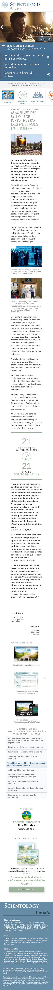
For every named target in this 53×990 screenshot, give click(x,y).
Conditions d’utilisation (32, 972)
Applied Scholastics (37, 101)
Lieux (13, 944)
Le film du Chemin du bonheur (20, 770)
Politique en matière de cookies (13, 972)
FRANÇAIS (15, 925)
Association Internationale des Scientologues (26, 956)
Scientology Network (34, 951)
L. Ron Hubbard (9, 938)
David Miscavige (25, 953)
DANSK (6, 925)
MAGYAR (28, 927)
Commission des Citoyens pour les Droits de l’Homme (29, 963)
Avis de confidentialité (36, 970)
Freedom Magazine (34, 957)
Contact (6, 944)
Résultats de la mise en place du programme (21, 796)
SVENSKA (43, 927)
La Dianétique (21, 951)
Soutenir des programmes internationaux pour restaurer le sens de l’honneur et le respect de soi (25, 740)
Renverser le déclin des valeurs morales (25, 747)
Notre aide (7, 102)
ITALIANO (7, 931)
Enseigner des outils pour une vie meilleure (22, 757)
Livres (7, 942)
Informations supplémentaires (32, 942)
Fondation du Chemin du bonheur (18, 74)
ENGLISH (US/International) (13, 923)
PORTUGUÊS (17, 931)
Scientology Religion (11, 953)
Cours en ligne (16, 942)
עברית (22, 925)
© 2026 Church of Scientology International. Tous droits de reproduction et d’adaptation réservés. (23, 969)
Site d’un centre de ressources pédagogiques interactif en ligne (21, 776)
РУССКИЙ (36, 925)
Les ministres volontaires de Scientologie (25, 955)
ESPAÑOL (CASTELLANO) (29, 929)
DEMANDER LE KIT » (26, 889)
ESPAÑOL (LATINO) (11, 929)
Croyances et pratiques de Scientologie (29, 938)
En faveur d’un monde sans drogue (31, 959)
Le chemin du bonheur (22, 102)
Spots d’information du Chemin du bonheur (22, 66)
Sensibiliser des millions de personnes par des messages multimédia (26, 764)
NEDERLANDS (10, 927)
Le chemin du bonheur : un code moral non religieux (23, 57)
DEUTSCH (20, 927)
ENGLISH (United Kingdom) (34, 923)
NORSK (35, 927)
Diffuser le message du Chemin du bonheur (22, 782)
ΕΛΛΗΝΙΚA (43, 929)
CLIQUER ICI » (26, 829)
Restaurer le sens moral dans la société (24, 752)
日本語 (29, 925)
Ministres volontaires (26, 940)
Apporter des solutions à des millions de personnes (25, 789)
